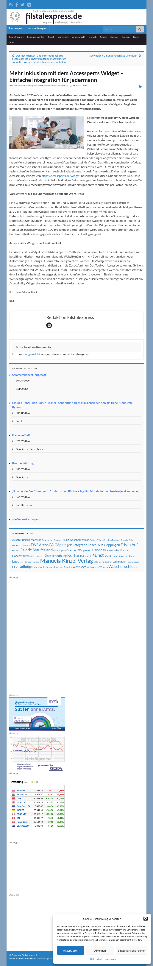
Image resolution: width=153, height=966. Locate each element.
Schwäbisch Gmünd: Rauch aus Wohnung (113, 55)
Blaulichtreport (16, 36)
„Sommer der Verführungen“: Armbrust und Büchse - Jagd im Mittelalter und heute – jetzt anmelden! (76, 491)
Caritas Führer (96, 540)
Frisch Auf (129, 544)
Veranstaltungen (37, 28)
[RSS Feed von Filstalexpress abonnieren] (11, 4)
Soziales (114, 36)
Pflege (15, 567)
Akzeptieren (70, 950)
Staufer (68, 566)
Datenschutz (96, 959)
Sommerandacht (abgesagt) (29, 374)
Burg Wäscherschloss (76, 539)
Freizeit (125, 36)
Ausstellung (19, 539)
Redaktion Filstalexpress (25, 85)
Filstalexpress (16, 28)
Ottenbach (119, 561)
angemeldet (32, 354)
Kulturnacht (85, 556)
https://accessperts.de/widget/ (61, 175)
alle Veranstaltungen (25, 519)
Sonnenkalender (55, 566)
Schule (103, 36)
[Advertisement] (37, 635)
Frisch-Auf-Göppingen (104, 545)
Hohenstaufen (20, 555)
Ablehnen (100, 950)
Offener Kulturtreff (102, 561)
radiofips (25, 567)
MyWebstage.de (44, 958)
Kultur (136, 36)
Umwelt (92, 36)
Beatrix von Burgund (52, 540)
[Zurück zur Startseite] (76, 17)
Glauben (71, 550)
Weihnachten (93, 567)
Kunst (97, 555)
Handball (99, 550)
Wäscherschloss (122, 566)
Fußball (15, 550)
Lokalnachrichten (35, 36)
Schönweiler (39, 566)
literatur (28, 561)
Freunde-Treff (21, 435)
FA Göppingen (60, 545)
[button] (145, 919)
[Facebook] (16, 4)
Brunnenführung (23, 463)
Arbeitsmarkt (78, 36)
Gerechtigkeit (59, 550)
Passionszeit (133, 561)
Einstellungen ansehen (131, 950)
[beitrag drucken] (140, 86)
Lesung (17, 561)
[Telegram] (29, 4)
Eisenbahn (25, 545)
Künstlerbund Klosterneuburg (119, 556)
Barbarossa (34, 539)
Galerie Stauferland (36, 549)
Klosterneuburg (55, 556)
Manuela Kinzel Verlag (66, 560)
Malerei (36, 562)
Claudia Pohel (127, 540)
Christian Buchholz (111, 540)
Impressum (110, 959)
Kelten (33, 556)
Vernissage (79, 566)
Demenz (16, 545)
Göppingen (84, 550)
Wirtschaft (63, 36)
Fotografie (80, 545)
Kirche (40, 556)
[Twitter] (22, 4)
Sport (11, 42)
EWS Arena (40, 545)
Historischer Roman (117, 550)
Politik (51, 36)
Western (103, 567)
